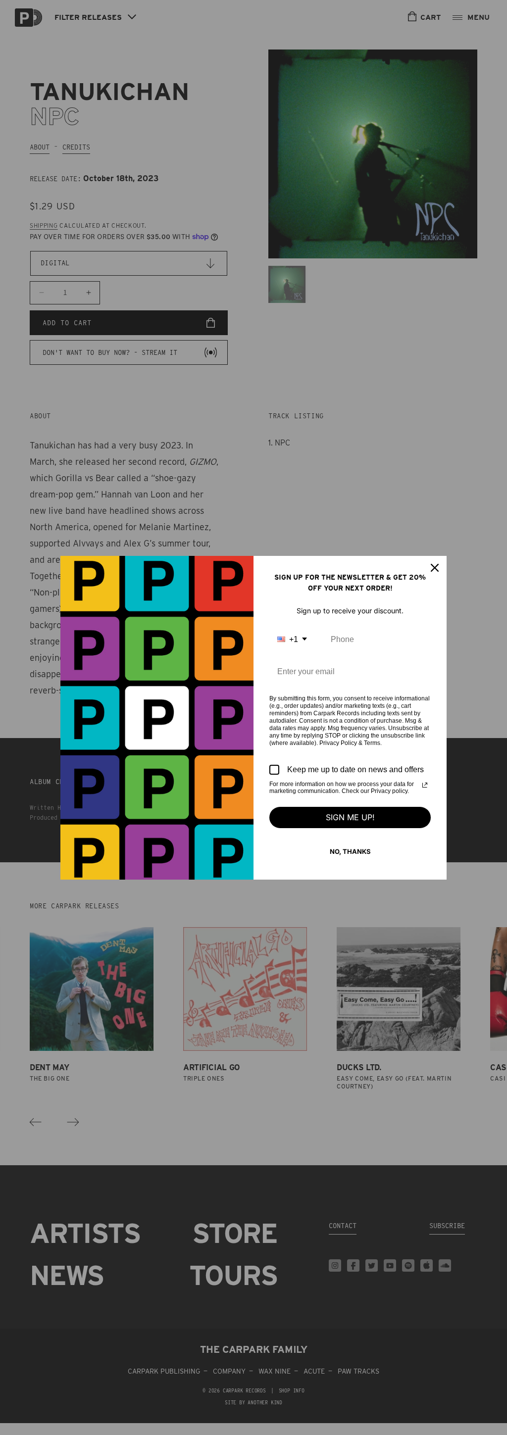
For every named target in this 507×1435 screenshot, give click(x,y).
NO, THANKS (350, 851)
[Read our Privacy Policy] (425, 785)
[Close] (435, 568)
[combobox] (292, 639)
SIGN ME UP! (350, 817)
